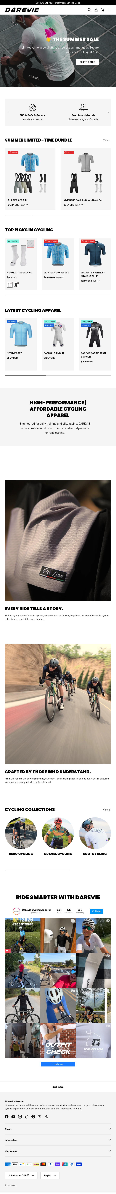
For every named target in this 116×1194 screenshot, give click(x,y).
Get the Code (73, 2)
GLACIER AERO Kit (17, 200)
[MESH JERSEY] (21, 334)
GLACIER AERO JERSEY (56, 272)
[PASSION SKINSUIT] (58, 334)
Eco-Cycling (95, 854)
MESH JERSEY (14, 353)
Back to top (58, 1087)
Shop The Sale (87, 62)
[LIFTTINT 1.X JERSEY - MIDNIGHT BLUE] (95, 254)
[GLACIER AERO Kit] (30, 173)
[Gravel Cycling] (58, 833)
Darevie (13, 1185)
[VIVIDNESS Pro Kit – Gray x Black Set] (86, 173)
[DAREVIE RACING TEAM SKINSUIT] (95, 334)
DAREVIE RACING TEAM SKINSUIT (93, 355)
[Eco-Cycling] (95, 833)
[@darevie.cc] (17, 911)
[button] (102, 10)
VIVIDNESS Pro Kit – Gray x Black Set (83, 200)
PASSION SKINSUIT (54, 353)
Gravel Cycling (58, 854)
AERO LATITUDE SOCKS (19, 272)
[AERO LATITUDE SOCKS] (21, 254)
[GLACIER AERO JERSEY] (58, 254)
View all (107, 140)
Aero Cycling (21, 854)
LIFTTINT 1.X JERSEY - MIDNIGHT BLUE (93, 274)
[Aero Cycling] (21, 833)
